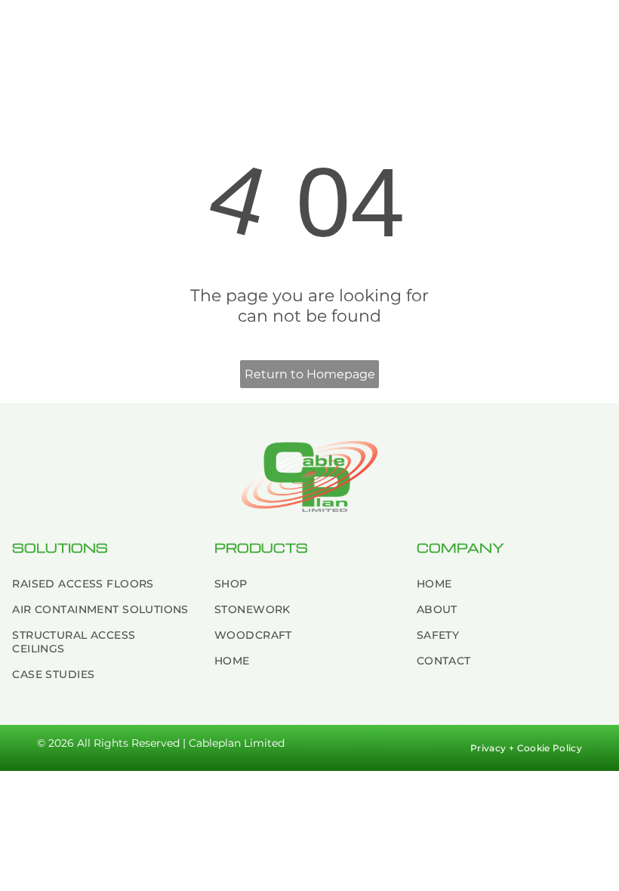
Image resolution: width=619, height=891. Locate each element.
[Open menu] (582, 31)
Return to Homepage (310, 374)
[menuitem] (101, 584)
